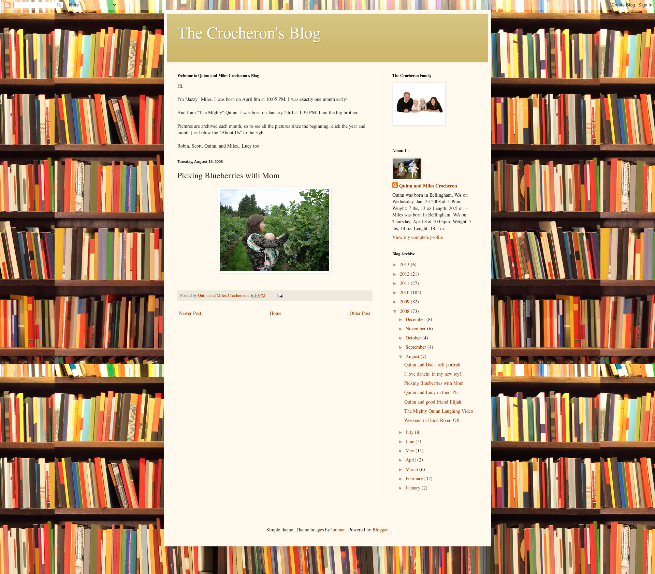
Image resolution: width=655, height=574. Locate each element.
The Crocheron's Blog (249, 32)
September (416, 347)
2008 (405, 311)
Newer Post (190, 313)
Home (275, 313)
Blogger (380, 529)
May (411, 450)
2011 (405, 283)
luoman (338, 529)
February (415, 478)
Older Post (360, 313)
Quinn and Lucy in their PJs (431, 392)
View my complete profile (417, 237)
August (413, 356)
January (414, 487)
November (416, 328)
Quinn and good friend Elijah (432, 401)
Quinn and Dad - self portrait (432, 364)
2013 (405, 264)
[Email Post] (279, 295)
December (416, 319)
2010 (405, 292)
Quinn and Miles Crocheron (428, 185)
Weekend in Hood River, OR (432, 420)
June (411, 441)
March (412, 469)
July (410, 432)
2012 (405, 274)
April (411, 459)
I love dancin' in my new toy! (432, 374)
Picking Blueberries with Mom (434, 383)
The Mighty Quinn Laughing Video (438, 411)
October (414, 337)
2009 (405, 301)
